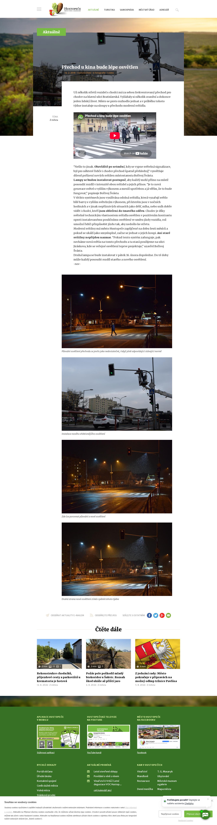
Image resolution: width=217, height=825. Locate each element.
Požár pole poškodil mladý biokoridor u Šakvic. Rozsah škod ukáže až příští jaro (105, 677)
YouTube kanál (94, 752)
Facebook (141, 752)
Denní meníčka (145, 789)
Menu (39, 9)
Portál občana (44, 771)
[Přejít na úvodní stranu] (65, 10)
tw (155, 615)
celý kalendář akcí (102, 790)
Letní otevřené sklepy (106, 771)
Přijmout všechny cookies (198, 814)
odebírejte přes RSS (106, 615)
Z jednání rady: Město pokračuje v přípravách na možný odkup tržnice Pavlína (156, 677)
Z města (54, 120)
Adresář (164, 10)
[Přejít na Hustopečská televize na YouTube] (108, 737)
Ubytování (163, 776)
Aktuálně (93, 10)
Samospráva (127, 10)
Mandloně (142, 776)
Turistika (109, 10)
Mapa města (164, 789)
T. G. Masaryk (165, 771)
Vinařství (142, 771)
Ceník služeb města (47, 785)
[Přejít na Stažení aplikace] (58, 737)
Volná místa (43, 790)
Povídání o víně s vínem (106, 776)
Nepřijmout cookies (170, 814)
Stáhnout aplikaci (45, 752)
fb (149, 615)
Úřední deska (44, 776)
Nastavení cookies (185, 821)
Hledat (177, 10)
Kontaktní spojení (46, 780)
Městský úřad (146, 10)
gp (162, 615)
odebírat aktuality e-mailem (67, 615)
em (168, 615)
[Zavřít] (212, 800)
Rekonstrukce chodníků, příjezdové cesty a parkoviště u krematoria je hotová (58, 677)
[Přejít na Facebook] (158, 737)
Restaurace (143, 780)
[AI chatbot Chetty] (205, 814)
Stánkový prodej (46, 795)
